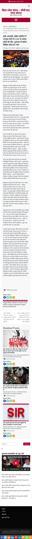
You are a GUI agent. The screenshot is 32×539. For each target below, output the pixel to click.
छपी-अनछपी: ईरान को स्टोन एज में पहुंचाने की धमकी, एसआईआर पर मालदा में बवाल (14, 423)
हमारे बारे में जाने (5, 517)
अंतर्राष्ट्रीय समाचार (7, 300)
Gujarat (10, 305)
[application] (16, 463)
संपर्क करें (4, 514)
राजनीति (25, 300)
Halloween (17, 305)
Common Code (22, 303)
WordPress (27, 533)
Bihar (9, 303)
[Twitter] (7, 297)
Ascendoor (14, 533)
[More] (13, 297)
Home (3, 511)
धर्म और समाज (14, 300)
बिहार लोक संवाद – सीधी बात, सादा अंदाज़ (16, 12)
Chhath (14, 303)
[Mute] (25, 469)
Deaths (5, 305)
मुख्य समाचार (20, 300)
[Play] (4, 469)
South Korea (12, 306)
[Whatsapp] (10, 297)
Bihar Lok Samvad (23, 48)
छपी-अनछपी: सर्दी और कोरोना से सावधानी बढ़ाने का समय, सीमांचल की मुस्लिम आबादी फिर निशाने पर (15, 387)
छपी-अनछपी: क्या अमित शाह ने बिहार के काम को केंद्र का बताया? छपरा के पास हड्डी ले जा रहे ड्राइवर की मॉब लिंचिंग (15, 351)
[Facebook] (4, 297)
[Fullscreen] (28, 469)
